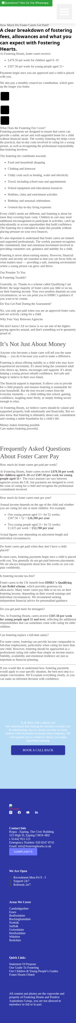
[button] (64, 12)
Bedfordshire (17, 915)
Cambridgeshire (19, 908)
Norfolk (14, 922)
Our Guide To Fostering (24, 967)
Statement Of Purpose (22, 964)
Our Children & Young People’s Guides (33, 971)
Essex (12, 912)
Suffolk (13, 926)
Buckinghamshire (20, 919)
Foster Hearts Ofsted (21, 974)
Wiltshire (14, 936)
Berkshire (15, 940)
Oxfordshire (16, 929)
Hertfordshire (17, 933)
